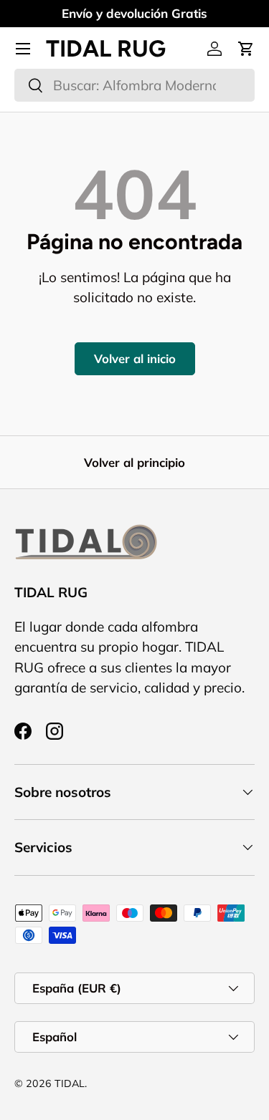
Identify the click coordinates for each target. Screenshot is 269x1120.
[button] (246, 48)
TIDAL (70, 1083)
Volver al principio (134, 462)
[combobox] (134, 85)
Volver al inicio (135, 358)
